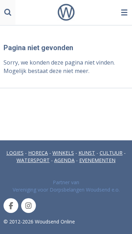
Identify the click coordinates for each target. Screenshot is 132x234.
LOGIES (15, 152)
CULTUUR (111, 152)
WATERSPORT (33, 160)
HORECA (38, 152)
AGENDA (64, 160)
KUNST (86, 152)
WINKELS (63, 152)
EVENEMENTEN (97, 160)
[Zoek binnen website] (7, 12)
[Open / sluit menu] (124, 12)
